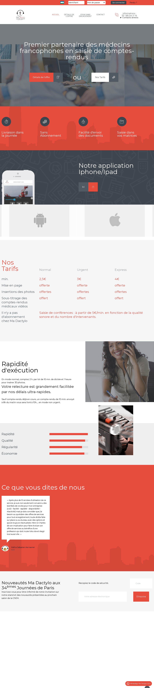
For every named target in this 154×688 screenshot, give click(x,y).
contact (100, 14)
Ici (83, 187)
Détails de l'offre (69, 15)
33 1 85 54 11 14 (129, 16)
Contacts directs (130, 18)
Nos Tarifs (100, 77)
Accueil (55, 14)
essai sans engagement (85, 15)
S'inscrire (141, 596)
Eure (13, 549)
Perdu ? (133, 2)
